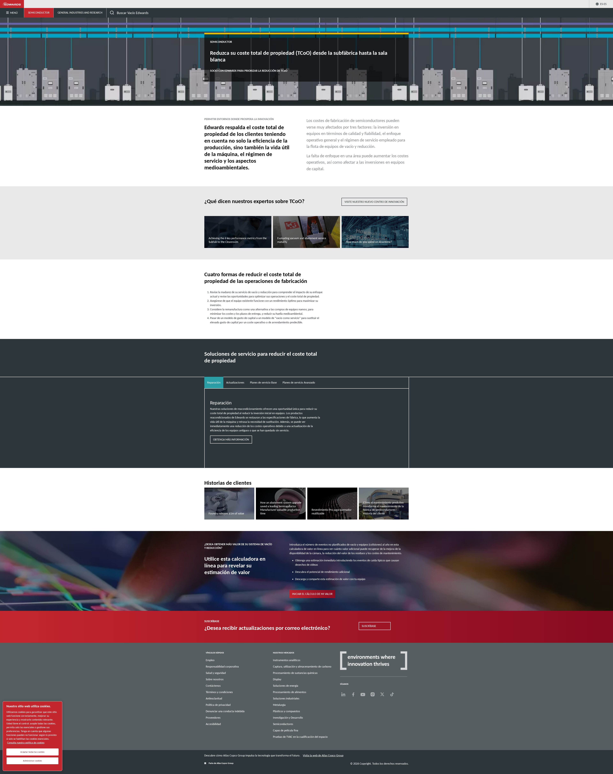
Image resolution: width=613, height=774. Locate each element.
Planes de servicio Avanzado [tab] (299, 382)
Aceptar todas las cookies (32, 752)
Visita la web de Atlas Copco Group (323, 755)
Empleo (210, 660)
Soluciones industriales (286, 698)
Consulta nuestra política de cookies (25, 742)
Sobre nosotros (214, 679)
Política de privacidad (218, 705)
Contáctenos (213, 685)
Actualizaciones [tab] (235, 382)
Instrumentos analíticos (286, 660)
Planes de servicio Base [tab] (263, 382)
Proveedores (213, 717)
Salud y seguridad (216, 673)
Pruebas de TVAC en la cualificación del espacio (300, 737)
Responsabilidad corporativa (222, 666)
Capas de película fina (285, 730)
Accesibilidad (213, 724)
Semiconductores (283, 724)
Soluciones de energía (285, 685)
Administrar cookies (32, 760)
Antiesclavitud (214, 698)
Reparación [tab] (213, 382)
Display (277, 679)
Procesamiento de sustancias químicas (295, 673)
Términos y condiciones (219, 692)
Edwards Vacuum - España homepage (12, 4)
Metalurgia (279, 705)
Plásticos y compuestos (286, 711)
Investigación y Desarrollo (288, 717)
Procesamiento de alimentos (289, 692)
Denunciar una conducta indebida (225, 711)
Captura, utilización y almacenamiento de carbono (302, 666)
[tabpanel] (306, 422)
